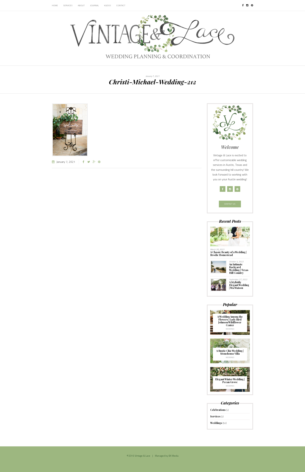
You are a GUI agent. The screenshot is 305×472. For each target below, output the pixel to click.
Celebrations (218, 410)
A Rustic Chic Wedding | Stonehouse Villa (230, 352)
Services (68, 5)
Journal (94, 5)
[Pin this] (99, 161)
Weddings (230, 329)
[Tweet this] (88, 161)
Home (55, 5)
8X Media (173, 456)
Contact (120, 5)
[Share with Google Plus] (94, 161)
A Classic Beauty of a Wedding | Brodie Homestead (228, 253)
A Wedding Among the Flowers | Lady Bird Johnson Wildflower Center (230, 321)
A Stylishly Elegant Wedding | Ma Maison (239, 285)
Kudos (107, 5)
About (81, 5)
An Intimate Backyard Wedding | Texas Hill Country (238, 269)
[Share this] (83, 161)
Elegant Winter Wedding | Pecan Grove (230, 381)
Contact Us (229, 204)
